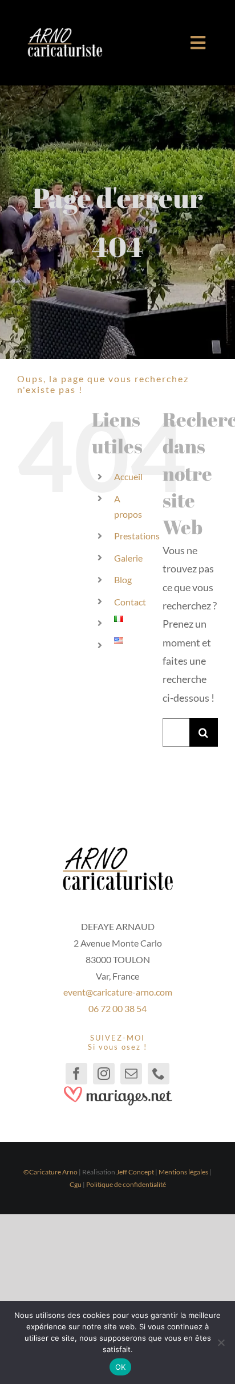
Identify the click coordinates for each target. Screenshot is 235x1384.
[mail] (131, 1073)
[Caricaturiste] (64, 32)
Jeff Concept (135, 1172)
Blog (123, 579)
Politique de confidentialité (126, 1184)
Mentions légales (183, 1172)
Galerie (128, 557)
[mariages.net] (117, 1089)
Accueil (128, 476)
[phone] (158, 1073)
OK (120, 1366)
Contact (130, 601)
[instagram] (104, 1073)
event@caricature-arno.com (117, 991)
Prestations (137, 535)
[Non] (220, 1342)
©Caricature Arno (50, 1172)
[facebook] (76, 1073)
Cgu (76, 1184)
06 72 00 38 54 (117, 1008)
